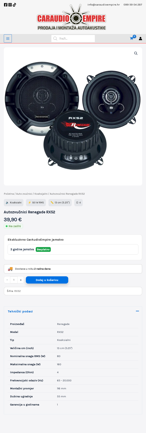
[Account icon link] (140, 38)
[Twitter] (14, 5)
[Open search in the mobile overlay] (73, 38)
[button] (136, 53)
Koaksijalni (41, 193)
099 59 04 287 (133, 4)
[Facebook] (6, 5)
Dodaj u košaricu (47, 280)
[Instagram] (10, 5)
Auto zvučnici (24, 193)
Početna (9, 193)
